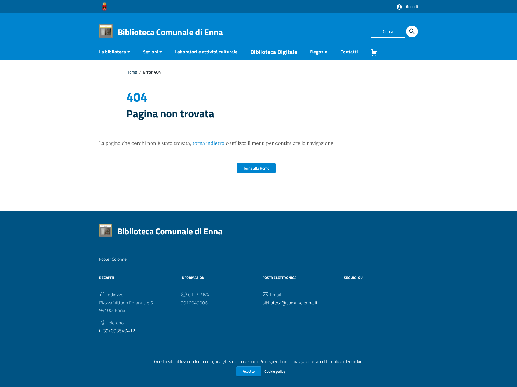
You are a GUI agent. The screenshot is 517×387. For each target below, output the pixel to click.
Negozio (318, 51)
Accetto (249, 371)
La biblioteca (112, 51)
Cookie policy (274, 371)
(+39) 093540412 (117, 330)
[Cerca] (412, 31)
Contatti (349, 51)
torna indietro (209, 143)
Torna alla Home (256, 168)
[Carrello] (372, 53)
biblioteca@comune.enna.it (289, 302)
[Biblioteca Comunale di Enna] (106, 30)
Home (131, 72)
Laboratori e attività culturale (206, 51)
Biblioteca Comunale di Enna (170, 32)
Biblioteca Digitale (273, 52)
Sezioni (150, 51)
